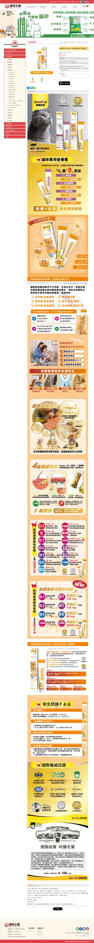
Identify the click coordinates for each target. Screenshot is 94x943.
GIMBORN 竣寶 (11, 107)
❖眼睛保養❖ (11, 74)
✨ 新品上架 (9, 53)
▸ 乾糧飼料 (9, 62)
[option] (47, 23)
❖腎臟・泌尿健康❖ (12, 89)
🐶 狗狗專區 (9, 123)
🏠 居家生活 (9, 126)
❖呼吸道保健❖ (11, 96)
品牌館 (7, 133)
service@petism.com (17, 934)
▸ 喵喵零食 (9, 67)
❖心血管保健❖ (11, 72)
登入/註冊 (76, 1)
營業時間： (10, 929)
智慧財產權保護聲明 (84, 941)
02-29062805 (16, 931)
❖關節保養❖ (11, 92)
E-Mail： (10, 934)
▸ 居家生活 (9, 118)
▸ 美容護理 (9, 115)
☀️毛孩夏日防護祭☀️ (11, 50)
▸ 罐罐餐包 (9, 64)
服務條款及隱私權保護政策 (71, 941)
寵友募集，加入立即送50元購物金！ (61, 1)
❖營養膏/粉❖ (11, 94)
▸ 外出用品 (9, 120)
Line (81, 2)
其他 (7, 136)
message (86, 2)
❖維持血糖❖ (11, 98)
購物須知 (40, 930)
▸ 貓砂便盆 (9, 110)
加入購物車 (66, 83)
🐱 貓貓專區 (9, 56)
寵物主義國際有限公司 (13, 6)
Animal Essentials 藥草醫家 (14, 105)
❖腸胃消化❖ (11, 78)
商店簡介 (31, 930)
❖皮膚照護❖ (11, 83)
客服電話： (10, 931)
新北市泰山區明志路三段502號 (18, 936)
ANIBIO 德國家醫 (12, 103)
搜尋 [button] (84, 6)
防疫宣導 (40, 934)
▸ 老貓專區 (9, 59)
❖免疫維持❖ (11, 85)
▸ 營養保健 (9, 70)
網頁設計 (77, 935)
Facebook (83, 2)
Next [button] (92, 23)
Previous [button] (1, 23)
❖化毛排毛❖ (11, 81)
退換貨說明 (40, 932)
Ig (88, 2)
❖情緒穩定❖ (11, 87)
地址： (9, 936)
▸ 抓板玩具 (9, 112)
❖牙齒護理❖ (11, 76)
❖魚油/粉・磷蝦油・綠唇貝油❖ (15, 100)
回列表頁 (57, 908)
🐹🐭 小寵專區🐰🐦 (11, 130)
